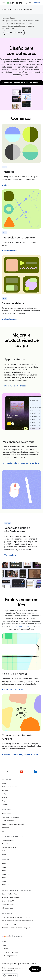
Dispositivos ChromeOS (10, 847)
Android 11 (5, 885)
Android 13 (5, 878)
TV (28, 626)
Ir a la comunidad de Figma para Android (20, 754)
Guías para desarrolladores (11, 897)
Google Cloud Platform (10, 952)
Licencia (14, 964)
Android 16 (5, 867)
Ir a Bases (6, 185)
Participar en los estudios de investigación (16, 928)
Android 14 (5, 874)
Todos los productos (9, 956)
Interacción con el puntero (18, 237)
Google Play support (9, 924)
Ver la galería (10, 555)
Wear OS (5, 844)
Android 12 (5, 881)
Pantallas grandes (8, 840)
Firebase (5, 949)
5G (3, 831)
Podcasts (5, 804)
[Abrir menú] (3, 2)
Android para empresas (10, 787)
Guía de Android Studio (10, 894)
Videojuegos (6, 814)
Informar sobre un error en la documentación (17, 921)
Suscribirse (36, 969)
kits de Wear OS (18, 626)
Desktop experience (24, 10)
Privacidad (5, 828)
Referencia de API (8, 901)
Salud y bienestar (8, 821)
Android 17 (5, 864)
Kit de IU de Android (14, 674)
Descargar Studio (8, 904)
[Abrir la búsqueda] (25, 2)
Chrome (4, 945)
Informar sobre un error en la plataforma (16, 917)
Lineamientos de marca (28, 964)
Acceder (37, 3)
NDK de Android (7, 908)
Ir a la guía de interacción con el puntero (21, 463)
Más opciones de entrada (18, 442)
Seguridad (5, 790)
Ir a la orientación (10, 251)
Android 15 (5, 871)
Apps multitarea (14, 359)
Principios (8, 171)
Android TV (6, 854)
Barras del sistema (13, 303)
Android (4, 783)
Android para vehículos (10, 851)
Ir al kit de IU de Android (12, 690)
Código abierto (7, 794)
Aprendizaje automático (10, 817)
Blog (3, 801)
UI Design (6, 10)
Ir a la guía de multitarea (15, 386)
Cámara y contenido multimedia (13, 824)
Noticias (4, 797)
